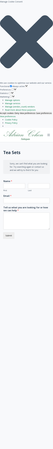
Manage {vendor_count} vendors (20, 106)
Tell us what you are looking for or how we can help (25, 209)
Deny (16, 113)
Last (30, 190)
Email (7, 195)
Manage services (12, 103)
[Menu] (48, 135)
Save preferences (44, 113)
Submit (9, 235)
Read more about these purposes (20, 110)
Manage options (12, 100)
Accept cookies (7, 113)
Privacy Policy (11, 123)
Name (7, 181)
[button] (26, 42)
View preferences (27, 113)
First (5, 190)
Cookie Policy (11, 119)
